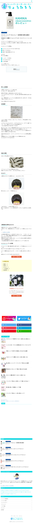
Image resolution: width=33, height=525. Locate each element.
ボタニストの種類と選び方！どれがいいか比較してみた (16, 375)
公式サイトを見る (6, 232)
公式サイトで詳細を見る (16, 256)
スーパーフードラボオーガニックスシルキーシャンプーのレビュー (17, 466)
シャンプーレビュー (4, 399)
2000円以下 (7, 490)
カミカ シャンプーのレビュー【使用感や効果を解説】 (15, 442)
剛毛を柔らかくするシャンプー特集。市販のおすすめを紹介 (16, 369)
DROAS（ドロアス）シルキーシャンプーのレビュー (15, 448)
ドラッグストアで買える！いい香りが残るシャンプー (15, 393)
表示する (18, 69)
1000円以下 (2, 490)
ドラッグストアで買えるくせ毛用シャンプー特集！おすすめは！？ (17, 381)
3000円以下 (11, 490)
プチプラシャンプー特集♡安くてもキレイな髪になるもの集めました (18, 338)
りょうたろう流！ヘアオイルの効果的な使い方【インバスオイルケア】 (18, 344)
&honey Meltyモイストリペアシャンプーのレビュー (15, 460)
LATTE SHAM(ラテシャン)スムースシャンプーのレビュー (16, 454)
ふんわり (23, 490)
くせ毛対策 (16, 490)
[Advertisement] (16, 79)
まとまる (27, 490)
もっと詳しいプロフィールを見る (7, 485)
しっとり (20, 490)
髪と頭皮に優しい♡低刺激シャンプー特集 (13, 387)
